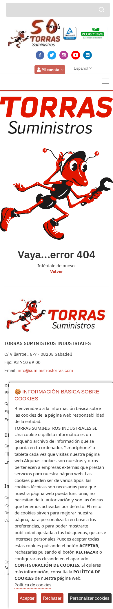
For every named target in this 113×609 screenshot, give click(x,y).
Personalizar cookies (90, 598)
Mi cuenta (50, 69)
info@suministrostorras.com (45, 370)
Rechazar (52, 598)
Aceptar (27, 598)
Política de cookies (32, 585)
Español (81, 68)
